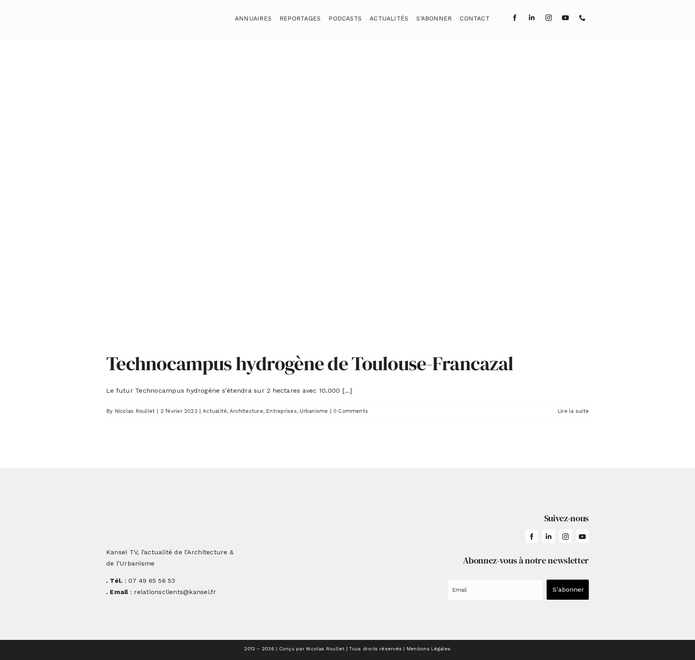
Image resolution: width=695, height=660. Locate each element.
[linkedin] (531, 17)
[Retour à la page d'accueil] (146, 16)
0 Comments (350, 411)
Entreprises (281, 411)
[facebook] (514, 17)
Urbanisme (314, 411)
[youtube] (565, 17)
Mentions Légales (429, 649)
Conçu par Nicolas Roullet (312, 649)
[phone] (582, 17)
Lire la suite (573, 411)
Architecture (246, 411)
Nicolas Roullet (135, 411)
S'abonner (568, 589)
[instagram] (548, 17)
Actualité (215, 411)
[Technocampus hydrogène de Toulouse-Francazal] (347, 202)
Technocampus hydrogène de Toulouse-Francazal (311, 363)
